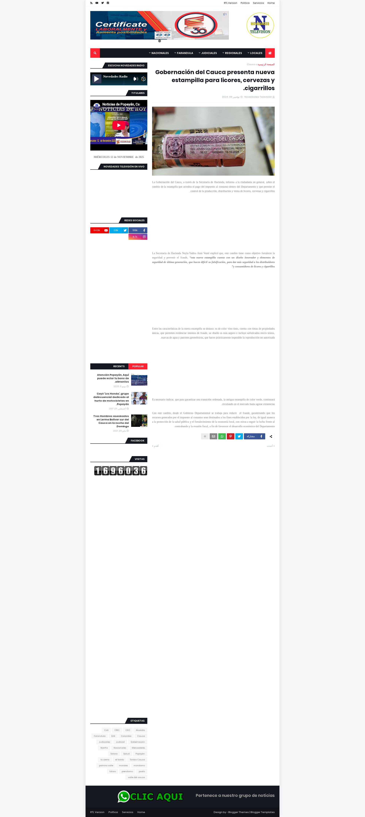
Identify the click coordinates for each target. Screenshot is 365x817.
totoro (113, 771)
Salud (126, 753)
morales (123, 765)
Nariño (104, 747)
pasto (142, 771)
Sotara (113, 753)
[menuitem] (270, 53)
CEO (127, 730)
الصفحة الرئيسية (266, 64)
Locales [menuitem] (256, 53)
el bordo (119, 759)
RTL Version (230, 3)
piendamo (127, 771)
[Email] (213, 436)
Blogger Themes (238, 812)
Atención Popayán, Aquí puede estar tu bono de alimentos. (113, 378)
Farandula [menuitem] (185, 53)
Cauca (251, 64)
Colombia (126, 736)
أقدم (156, 446)
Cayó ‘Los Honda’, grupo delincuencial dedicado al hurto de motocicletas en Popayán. (111, 399)
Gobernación (138, 741)
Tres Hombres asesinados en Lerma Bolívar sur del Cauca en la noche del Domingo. (111, 421)
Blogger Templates (263, 812)
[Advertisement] (213, 219)
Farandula (100, 736)
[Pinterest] (230, 436)
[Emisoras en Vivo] (143, 79)
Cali (106, 730)
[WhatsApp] (222, 436)
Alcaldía (140, 730)
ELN (113, 736)
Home (271, 3)
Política (113, 812)
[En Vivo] (96, 78)
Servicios (258, 3)
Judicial (120, 741)
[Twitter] (239, 436)
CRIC (117, 730)
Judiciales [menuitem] (209, 53)
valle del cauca (136, 777)
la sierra (105, 759)
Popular (138, 366)
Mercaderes (138, 747)
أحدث (270, 446)
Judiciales (104, 741)
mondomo (139, 765)
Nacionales (120, 747)
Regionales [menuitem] (233, 53)
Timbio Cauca (137, 759)
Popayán (140, 753)
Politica (245, 3)
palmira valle (106, 765)
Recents (119, 366)
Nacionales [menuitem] (160, 53)
